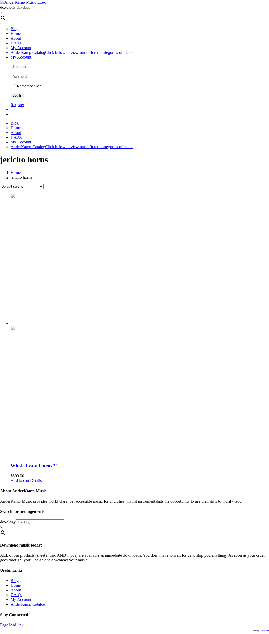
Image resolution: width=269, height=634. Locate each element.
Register (17, 104)
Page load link (12, 625)
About (16, 590)
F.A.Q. (16, 594)
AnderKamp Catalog (28, 604)
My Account (21, 599)
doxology (8, 7)
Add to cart (20, 480)
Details (36, 480)
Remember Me (29, 86)
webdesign (264, 631)
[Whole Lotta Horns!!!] (140, 325)
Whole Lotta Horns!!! (34, 465)
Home (16, 585)
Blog (15, 580)
